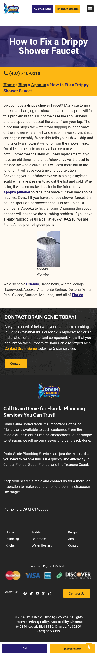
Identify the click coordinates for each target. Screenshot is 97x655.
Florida (77, 295)
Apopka (38, 84)
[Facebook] (25, 593)
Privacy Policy (39, 622)
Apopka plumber (17, 192)
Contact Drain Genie (21, 348)
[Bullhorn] (49, 593)
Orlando (32, 284)
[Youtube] (37, 593)
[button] (90, 8)
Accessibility (60, 622)
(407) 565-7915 (48, 631)
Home (9, 84)
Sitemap (76, 622)
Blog (22, 84)
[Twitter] (31, 593)
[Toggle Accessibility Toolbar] (89, 647)
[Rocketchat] (43, 593)
